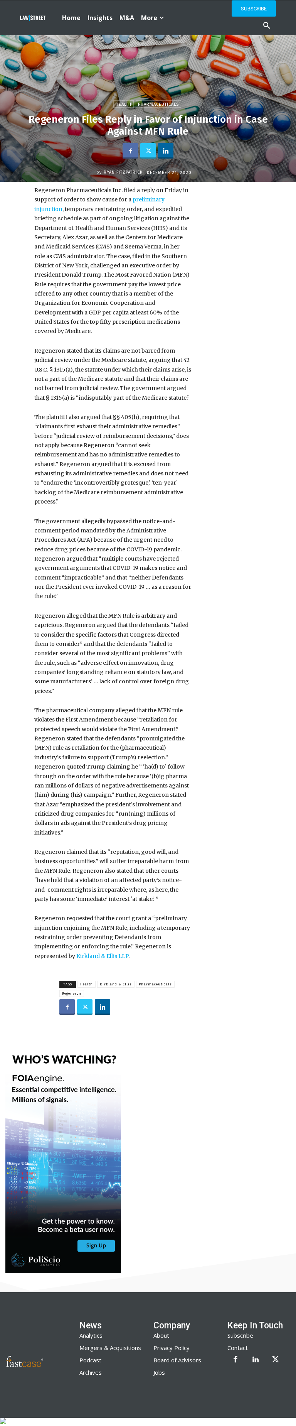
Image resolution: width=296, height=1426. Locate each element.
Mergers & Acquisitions (110, 1348)
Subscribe (240, 1335)
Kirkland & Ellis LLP (102, 956)
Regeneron (71, 993)
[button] (266, 26)
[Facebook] (130, 151)
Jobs (159, 1372)
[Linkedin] (165, 151)
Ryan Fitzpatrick (123, 172)
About (161, 1335)
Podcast (90, 1360)
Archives (90, 1372)
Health (123, 104)
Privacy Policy (171, 1348)
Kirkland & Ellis (116, 984)
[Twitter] (148, 151)
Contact (237, 1348)
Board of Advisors (177, 1360)
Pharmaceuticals (158, 104)
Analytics (91, 1335)
